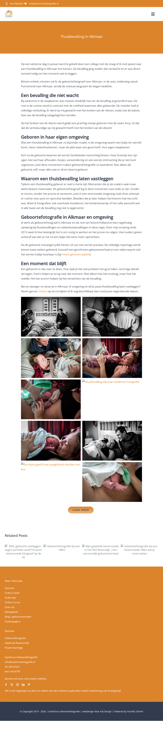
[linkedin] (23, 684)
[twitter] (12, 684)
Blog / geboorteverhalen (18, 616)
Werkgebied (11, 611)
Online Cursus (12, 602)
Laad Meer (81, 510)
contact (42, 291)
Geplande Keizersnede (17, 642)
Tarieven (9, 588)
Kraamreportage (14, 647)
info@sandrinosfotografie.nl (44, 3)
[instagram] (17, 684)
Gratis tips (10, 597)
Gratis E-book (12, 592)
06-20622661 (17, 3)
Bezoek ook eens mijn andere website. (26, 678)
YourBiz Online (135, 711)
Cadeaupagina (12, 621)
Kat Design (106, 711)
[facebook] (6, 684)
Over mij (9, 607)
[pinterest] (29, 684)
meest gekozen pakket (76, 254)
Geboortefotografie (15, 638)
